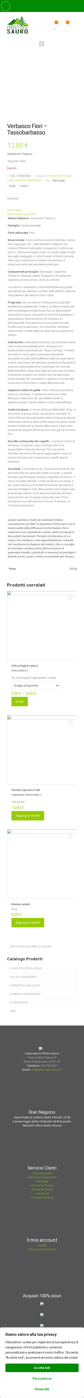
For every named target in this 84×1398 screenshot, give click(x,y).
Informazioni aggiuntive (21, 214)
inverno (24, 185)
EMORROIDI (35, 180)
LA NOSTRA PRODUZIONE (25, 968)
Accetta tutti (42, 1368)
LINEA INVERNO (16, 180)
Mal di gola (59, 180)
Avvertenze (42, 1193)
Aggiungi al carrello (28, 815)
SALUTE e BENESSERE (23, 976)
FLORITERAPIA (18, 1002)
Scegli (19, 701)
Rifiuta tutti (42, 1389)
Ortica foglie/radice (24, 665)
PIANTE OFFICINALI (60, 175)
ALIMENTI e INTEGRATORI (24, 994)
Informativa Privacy (42, 1185)
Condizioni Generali (42, 1197)
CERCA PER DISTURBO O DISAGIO (30, 946)
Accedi (42, 1245)
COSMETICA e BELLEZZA (24, 985)
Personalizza (42, 1378)
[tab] (42, 210)
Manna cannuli (20, 904)
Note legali (42, 1181)
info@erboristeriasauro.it (46, 1069)
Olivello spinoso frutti (25, 790)
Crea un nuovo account (42, 1249)
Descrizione (14, 210)
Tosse (12, 185)
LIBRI (12, 1011)
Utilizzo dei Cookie (42, 1189)
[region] (42, 1362)
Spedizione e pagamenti (42, 1177)
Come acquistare (42, 1173)
